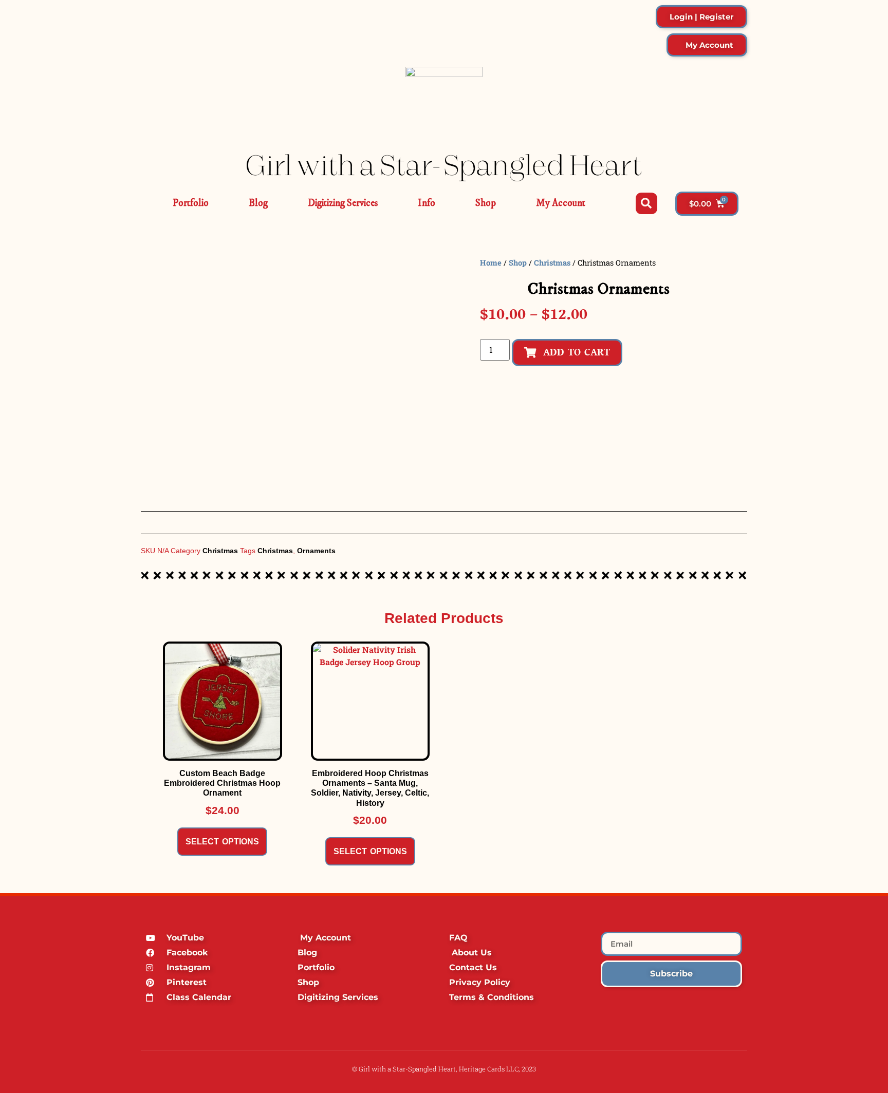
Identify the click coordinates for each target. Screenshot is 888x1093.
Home (491, 263)
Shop (485, 203)
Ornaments (316, 550)
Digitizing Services (343, 203)
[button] (646, 203)
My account (560, 203)
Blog (258, 203)
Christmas (552, 263)
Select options (222, 841)
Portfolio (191, 203)
